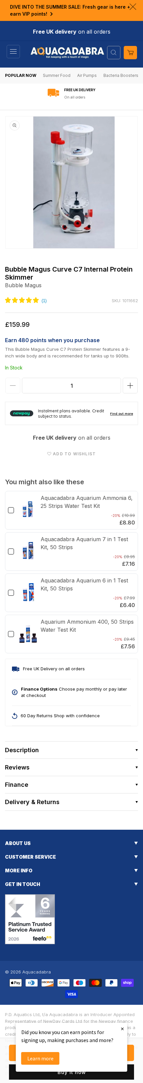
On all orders (74, 97)
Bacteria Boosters (120, 75)
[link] (28, 510)
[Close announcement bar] (132, 6)
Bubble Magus (23, 285)
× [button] (122, 1028)
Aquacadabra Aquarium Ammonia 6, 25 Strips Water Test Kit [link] (87, 502)
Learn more (40, 1058)
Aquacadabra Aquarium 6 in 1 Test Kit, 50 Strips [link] (84, 584)
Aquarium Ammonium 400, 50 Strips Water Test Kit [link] (87, 625)
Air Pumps (87, 75)
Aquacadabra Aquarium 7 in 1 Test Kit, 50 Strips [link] (84, 543)
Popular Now (20, 75)
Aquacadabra (36, 972)
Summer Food (57, 75)
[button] (13, 51)
